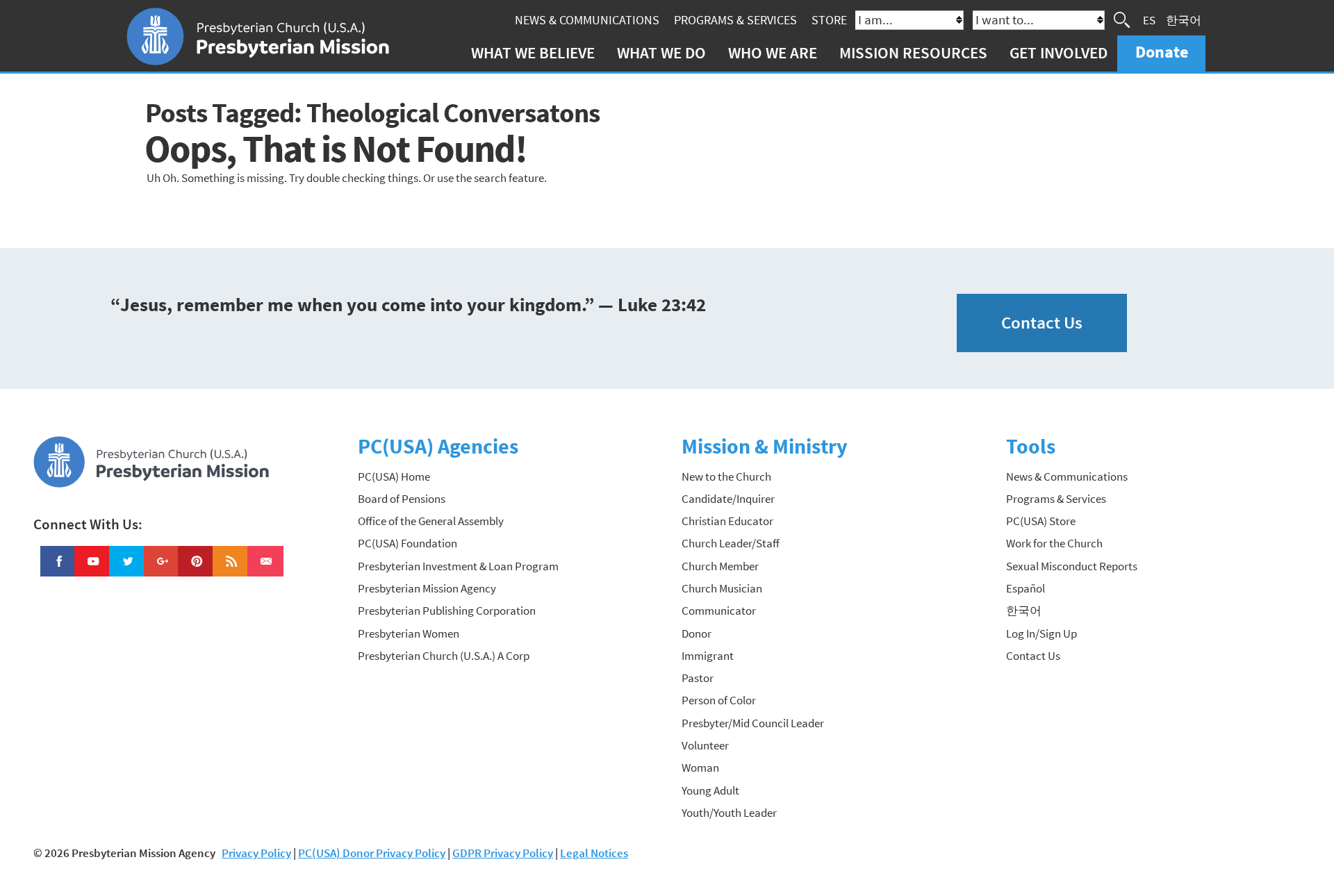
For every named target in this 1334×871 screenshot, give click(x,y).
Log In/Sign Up (1041, 633)
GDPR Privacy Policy (502, 853)
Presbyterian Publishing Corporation (447, 610)
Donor (696, 633)
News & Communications (587, 20)
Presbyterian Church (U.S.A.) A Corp (443, 655)
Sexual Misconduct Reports (1071, 566)
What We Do (661, 52)
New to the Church (726, 476)
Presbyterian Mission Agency (427, 588)
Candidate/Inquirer (728, 498)
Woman (700, 767)
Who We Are (772, 52)
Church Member (720, 566)
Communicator (719, 610)
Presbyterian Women (408, 633)
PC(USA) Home (394, 476)
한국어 (1183, 19)
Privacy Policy (256, 853)
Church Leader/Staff (731, 543)
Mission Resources (913, 52)
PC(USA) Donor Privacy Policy (371, 853)
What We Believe (533, 52)
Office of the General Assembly (431, 521)
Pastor (698, 678)
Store (829, 20)
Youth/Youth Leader (729, 812)
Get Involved (1058, 52)
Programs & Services (735, 20)
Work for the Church (1054, 543)
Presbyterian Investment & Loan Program (458, 566)
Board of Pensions (401, 498)
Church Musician (722, 588)
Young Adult (710, 790)
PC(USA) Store (1041, 521)
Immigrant (708, 655)
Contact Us (1041, 322)
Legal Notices (594, 853)
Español (1025, 588)
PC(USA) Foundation (407, 543)
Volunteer (705, 745)
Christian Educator (727, 521)
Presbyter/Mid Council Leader (753, 723)
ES (1149, 19)
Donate (1161, 52)
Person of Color (719, 700)
